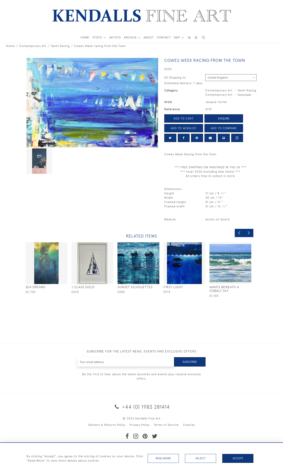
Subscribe (190, 361)
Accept (238, 458)
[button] (203, 37)
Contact (164, 37)
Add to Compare (224, 128)
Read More (163, 458)
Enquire (224, 118)
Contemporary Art (32, 46)
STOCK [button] (97, 37)
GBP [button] (177, 37)
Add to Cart (184, 118)
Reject (201, 458)
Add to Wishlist (183, 128)
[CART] (189, 37)
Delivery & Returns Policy (106, 424)
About (149, 37)
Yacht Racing (60, 46)
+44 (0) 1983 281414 (145, 407)
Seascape (244, 94)
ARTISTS (115, 37)
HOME (85, 37)
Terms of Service (166, 424)
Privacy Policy (139, 424)
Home (10, 46)
